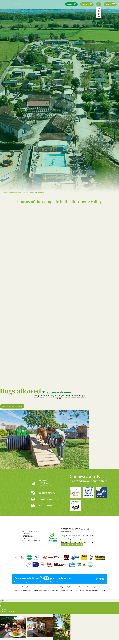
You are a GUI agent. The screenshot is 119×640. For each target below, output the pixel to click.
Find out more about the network (72, 544)
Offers (70, 4)
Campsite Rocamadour (9, 192)
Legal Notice (54, 590)
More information (12, 406)
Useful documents (46, 505)
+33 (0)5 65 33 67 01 (46, 493)
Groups (85, 4)
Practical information (22, 192)
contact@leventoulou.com (48, 499)
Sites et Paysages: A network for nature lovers (86, 590)
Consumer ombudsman (66, 590)
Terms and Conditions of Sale (41, 590)
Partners (103, 590)
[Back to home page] (7, 8)
